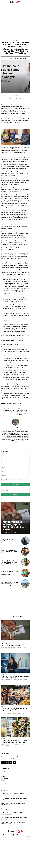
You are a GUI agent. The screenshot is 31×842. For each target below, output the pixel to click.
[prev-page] (24, 504)
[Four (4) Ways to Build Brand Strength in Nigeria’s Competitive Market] (25, 551)
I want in (14, 494)
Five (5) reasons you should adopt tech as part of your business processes (22, 412)
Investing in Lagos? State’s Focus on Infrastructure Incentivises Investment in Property (10, 584)
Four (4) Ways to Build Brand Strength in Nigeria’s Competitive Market (9, 551)
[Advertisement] (15, 20)
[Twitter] (15, 444)
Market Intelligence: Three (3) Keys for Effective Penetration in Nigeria (14, 526)
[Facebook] (3, 762)
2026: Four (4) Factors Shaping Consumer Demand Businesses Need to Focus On (9, 562)
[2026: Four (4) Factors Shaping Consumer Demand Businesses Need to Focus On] (25, 562)
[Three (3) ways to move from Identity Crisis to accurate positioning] (25, 540)
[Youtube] (14, 762)
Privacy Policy (15, 498)
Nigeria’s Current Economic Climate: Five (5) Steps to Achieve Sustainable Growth (10, 573)
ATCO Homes (9, 403)
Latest (15, 40)
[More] (24, 98)
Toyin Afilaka (9, 58)
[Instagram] (7, 762)
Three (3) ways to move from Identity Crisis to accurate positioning (8, 541)
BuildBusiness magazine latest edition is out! (8, 411)
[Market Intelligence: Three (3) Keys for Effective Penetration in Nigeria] (15, 518)
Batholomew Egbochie (18, 403)
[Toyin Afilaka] (15, 422)
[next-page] (27, 504)
